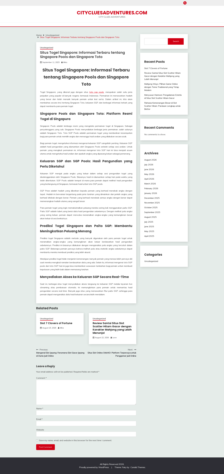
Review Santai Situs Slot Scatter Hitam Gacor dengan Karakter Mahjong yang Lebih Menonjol (112, 328)
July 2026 (148, 164)
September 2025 (152, 212)
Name (39, 408)
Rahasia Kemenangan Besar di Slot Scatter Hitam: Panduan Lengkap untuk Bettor (162, 106)
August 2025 (150, 217)
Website (40, 429)
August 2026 (150, 159)
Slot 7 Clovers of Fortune (56, 323)
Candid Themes (138, 467)
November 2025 (152, 202)
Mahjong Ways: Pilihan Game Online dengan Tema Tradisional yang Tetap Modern (161, 87)
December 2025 (152, 198)
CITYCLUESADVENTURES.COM (112, 12)
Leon (115, 337)
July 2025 (148, 221)
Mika (65, 62)
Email (39, 419)
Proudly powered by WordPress (94, 467)
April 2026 (149, 179)
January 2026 (150, 193)
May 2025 (149, 231)
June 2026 (149, 169)
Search (176, 41)
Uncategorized (46, 47)
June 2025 (149, 226)
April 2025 (149, 236)
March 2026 (150, 183)
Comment (41, 378)
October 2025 (151, 207)
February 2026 (151, 188)
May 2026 (149, 174)
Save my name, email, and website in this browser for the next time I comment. (75, 440)
